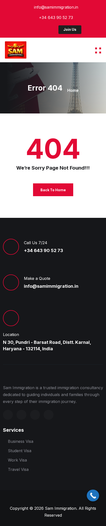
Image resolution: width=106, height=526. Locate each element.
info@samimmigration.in (56, 7)
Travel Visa (18, 469)
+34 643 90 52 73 (56, 17)
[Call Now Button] (93, 495)
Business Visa (20, 441)
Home (73, 90)
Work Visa (17, 460)
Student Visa (19, 450)
